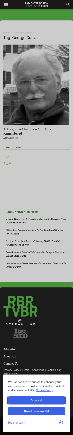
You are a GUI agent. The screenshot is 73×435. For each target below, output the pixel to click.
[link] (16, 422)
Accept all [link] (36, 400)
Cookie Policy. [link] (44, 390)
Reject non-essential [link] (36, 411)
